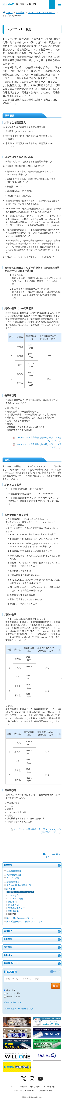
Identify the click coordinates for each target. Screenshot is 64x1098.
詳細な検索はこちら (13, 1002)
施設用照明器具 (14, 875)
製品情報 (8, 865)
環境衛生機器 (13, 882)
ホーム (9, 12)
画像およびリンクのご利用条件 (42, 1087)
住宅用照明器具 (14, 871)
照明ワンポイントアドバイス (20, 892)
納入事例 (10, 889)
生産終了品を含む (14, 997)
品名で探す (10, 990)
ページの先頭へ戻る (52, 855)
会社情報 (8, 939)
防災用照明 (13, 905)
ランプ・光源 (13, 878)
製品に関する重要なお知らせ (19, 918)
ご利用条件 (23, 1087)
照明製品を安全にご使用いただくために (25, 921)
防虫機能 (12, 902)
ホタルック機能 (15, 898)
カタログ (8, 931)
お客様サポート (11, 963)
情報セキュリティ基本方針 (24, 1091)
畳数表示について (16, 908)
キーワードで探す (13, 993)
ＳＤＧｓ (8, 955)
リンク (13, 1087)
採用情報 (8, 947)
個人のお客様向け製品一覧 (18, 885)
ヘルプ (57, 971)
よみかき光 (13, 895)
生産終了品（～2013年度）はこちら (19, 1009)
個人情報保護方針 (45, 1091)
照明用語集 (13, 911)
